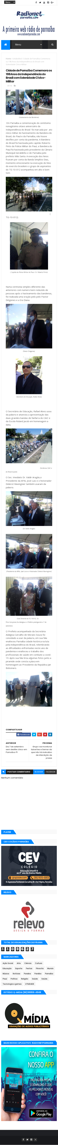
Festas (29, 968)
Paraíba (38, 973)
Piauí (5, 979)
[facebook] (36, 2)
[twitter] (40, 2)
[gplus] (52, 2)
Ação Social (8, 963)
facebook (50, 772)
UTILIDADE (29, 984)
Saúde (35, 979)
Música (6, 973)
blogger (39, 772)
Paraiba (27, 973)
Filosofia (40, 968)
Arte (19, 963)
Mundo (50, 968)
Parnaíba (49, 973)
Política (14, 979)
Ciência (27, 963)
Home (8, 58)
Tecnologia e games (12, 984)
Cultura (38, 963)
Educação (7, 968)
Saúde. (44, 979)
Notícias (16, 973)
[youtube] (44, 2)
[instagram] (48, 2)
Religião (24, 979)
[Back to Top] (35, 1139)
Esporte (18, 968)
